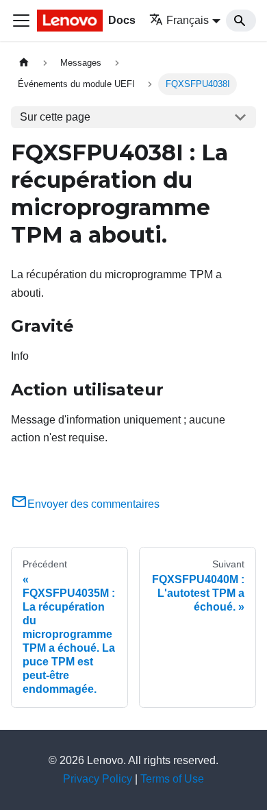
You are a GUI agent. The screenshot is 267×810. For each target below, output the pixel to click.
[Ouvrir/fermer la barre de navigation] (21, 20)
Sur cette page (55, 117)
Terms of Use (172, 779)
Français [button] (187, 20)
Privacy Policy (97, 779)
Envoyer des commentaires (93, 504)
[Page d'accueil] (24, 62)
